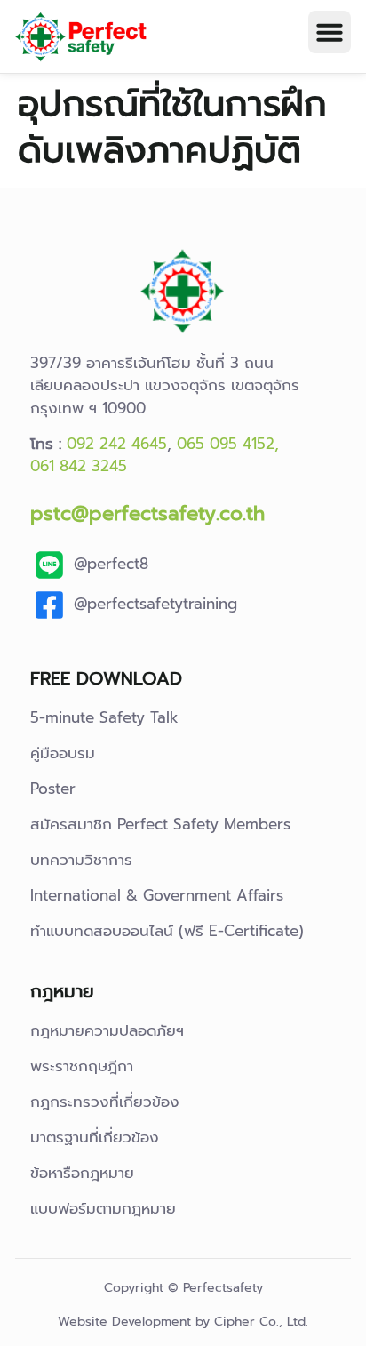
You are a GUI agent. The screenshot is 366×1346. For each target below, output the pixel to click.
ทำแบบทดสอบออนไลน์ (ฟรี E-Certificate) (167, 930)
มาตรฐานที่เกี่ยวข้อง (94, 1137)
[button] (329, 32)
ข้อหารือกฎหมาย (82, 1172)
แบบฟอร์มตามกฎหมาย (103, 1208)
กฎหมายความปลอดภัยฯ (107, 1030)
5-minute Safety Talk (104, 717)
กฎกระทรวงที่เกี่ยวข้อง (104, 1101)
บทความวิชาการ (81, 859)
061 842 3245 (78, 465)
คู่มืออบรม (62, 753)
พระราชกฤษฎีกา (81, 1066)
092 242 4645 (117, 443)
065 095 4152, (228, 443)
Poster (53, 788)
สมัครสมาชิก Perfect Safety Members (160, 824)
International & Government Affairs (156, 895)
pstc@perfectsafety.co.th (147, 513)
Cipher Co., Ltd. (261, 1321)
